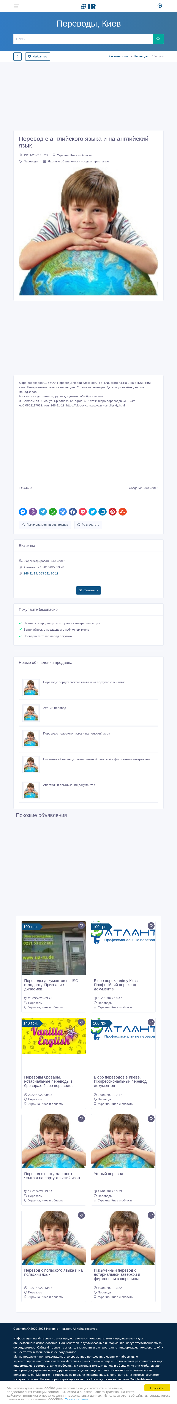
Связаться (91, 590)
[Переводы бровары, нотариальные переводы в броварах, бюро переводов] (54, 1036)
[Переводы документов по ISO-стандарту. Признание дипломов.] (54, 953)
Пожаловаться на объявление (47, 524)
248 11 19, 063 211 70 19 (41, 573)
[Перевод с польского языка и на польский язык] (32, 738)
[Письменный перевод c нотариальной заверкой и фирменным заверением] (32, 764)
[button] (29, 231)
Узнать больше (76, 1398)
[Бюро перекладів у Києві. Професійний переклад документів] (123, 932)
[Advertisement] (88, 95)
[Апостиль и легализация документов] (32, 790)
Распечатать (90, 524)
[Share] (23, 512)
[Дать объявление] (160, 6)
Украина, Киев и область (74, 155)
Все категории (118, 56)
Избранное (40, 56)
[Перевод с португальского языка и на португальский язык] (32, 687)
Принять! (157, 1387)
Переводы (141, 56)
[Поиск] (158, 39)
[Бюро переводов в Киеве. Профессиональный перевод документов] (123, 1029)
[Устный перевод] (32, 713)
